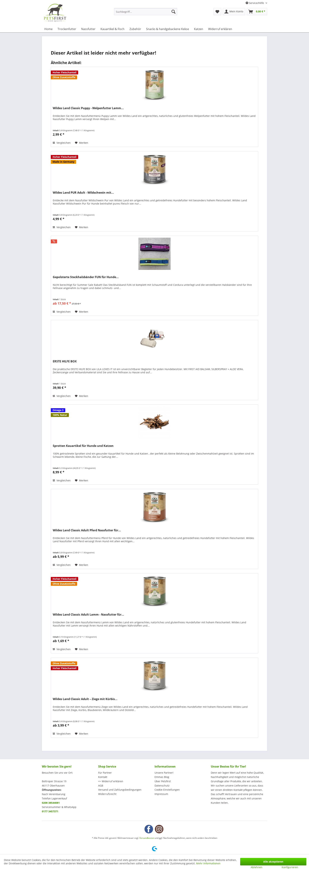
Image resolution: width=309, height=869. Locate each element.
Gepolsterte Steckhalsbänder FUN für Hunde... (86, 277)
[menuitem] (145, 11)
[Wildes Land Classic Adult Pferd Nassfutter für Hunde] (154, 507)
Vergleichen (63, 142)
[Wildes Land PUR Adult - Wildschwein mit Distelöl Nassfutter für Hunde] (154, 169)
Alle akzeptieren (273, 861)
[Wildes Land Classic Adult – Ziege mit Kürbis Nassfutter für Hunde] (154, 676)
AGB (100, 785)
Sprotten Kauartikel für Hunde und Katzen (83, 446)
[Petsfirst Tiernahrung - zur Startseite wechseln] (55, 13)
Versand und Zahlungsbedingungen (119, 789)
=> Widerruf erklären (110, 781)
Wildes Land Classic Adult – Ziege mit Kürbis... (85, 699)
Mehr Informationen (208, 863)
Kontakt (102, 777)
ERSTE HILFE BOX (65, 361)
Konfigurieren (290, 867)
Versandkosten (146, 837)
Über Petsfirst (162, 781)
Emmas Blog (161, 777)
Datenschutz (162, 785)
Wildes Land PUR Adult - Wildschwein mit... (83, 193)
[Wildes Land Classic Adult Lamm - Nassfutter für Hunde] (154, 591)
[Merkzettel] (217, 11)
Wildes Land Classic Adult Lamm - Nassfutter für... (88, 614)
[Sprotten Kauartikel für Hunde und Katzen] (154, 422)
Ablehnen (256, 867)
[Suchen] (173, 11)
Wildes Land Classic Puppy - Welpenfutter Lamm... (88, 108)
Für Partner (105, 772)
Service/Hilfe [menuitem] (256, 3)
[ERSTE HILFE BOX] (154, 338)
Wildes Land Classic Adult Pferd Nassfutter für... (87, 530)
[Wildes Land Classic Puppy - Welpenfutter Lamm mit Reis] (154, 85)
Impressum (161, 794)
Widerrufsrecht (107, 794)
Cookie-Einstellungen (167, 789)
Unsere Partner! (163, 772)
